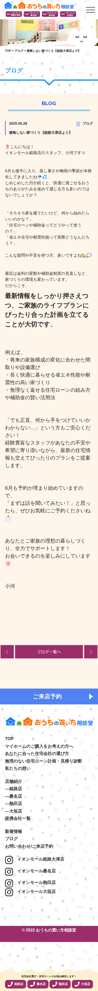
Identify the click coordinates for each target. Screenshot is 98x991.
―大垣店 (13, 811)
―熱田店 (13, 803)
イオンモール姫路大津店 (38, 859)
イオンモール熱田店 (34, 882)
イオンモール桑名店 (34, 871)
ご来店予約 (47, 696)
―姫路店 (13, 788)
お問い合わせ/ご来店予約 (29, 846)
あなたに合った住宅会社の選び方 (37, 753)
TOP (9, 738)
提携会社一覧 (18, 818)
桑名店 (41, 983)
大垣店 (85, 983)
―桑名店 (13, 796)
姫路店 (18, 983)
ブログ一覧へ (49, 652)
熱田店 (63, 983)
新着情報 (13, 831)
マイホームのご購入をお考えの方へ (39, 746)
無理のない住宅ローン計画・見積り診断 (43, 761)
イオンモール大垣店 (34, 891)
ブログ (87, 123)
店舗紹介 (13, 781)
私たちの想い (18, 768)
